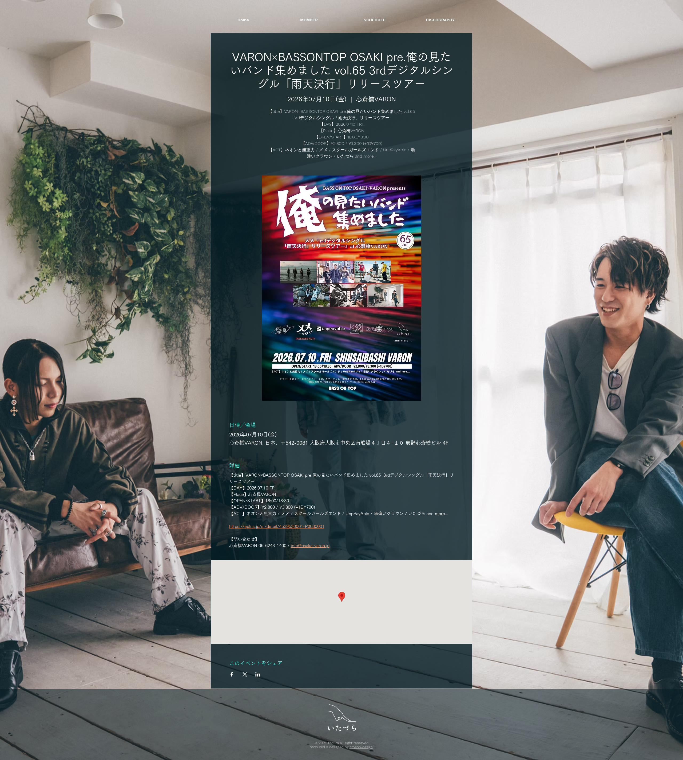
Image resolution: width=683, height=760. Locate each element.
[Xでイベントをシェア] (244, 674)
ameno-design (361, 747)
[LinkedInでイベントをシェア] (257, 674)
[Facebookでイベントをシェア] (231, 674)
